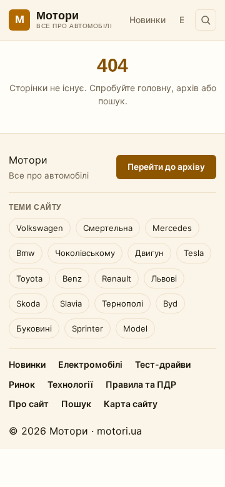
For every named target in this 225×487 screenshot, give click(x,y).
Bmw (25, 253)
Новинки (147, 19)
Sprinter (87, 328)
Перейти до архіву (166, 167)
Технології (70, 384)
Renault (116, 278)
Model (135, 328)
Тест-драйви (163, 364)
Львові (164, 278)
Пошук (76, 403)
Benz (72, 278)
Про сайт (29, 403)
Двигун (149, 253)
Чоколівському (85, 253)
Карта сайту (131, 403)
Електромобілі (90, 364)
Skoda (28, 303)
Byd (170, 303)
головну (154, 87)
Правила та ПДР (141, 384)
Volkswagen (39, 228)
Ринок (22, 384)
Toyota (29, 278)
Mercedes (172, 228)
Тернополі (122, 303)
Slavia (71, 303)
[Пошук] (205, 20)
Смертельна (107, 228)
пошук (111, 101)
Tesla (194, 253)
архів (187, 87)
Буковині (34, 328)
